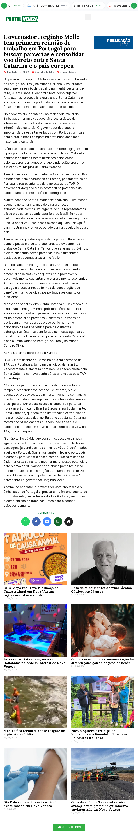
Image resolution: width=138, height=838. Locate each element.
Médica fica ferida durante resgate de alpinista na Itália (34, 732)
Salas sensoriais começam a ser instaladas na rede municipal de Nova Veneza (34, 662)
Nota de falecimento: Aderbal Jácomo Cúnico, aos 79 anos (101, 590)
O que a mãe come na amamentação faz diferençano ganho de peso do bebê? (102, 661)
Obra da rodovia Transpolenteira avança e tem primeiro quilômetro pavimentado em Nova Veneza (99, 806)
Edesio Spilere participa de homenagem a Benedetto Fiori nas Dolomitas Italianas (99, 734)
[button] (88, 17)
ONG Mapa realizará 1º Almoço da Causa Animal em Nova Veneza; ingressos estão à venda (31, 591)
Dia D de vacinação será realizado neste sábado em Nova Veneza (31, 804)
